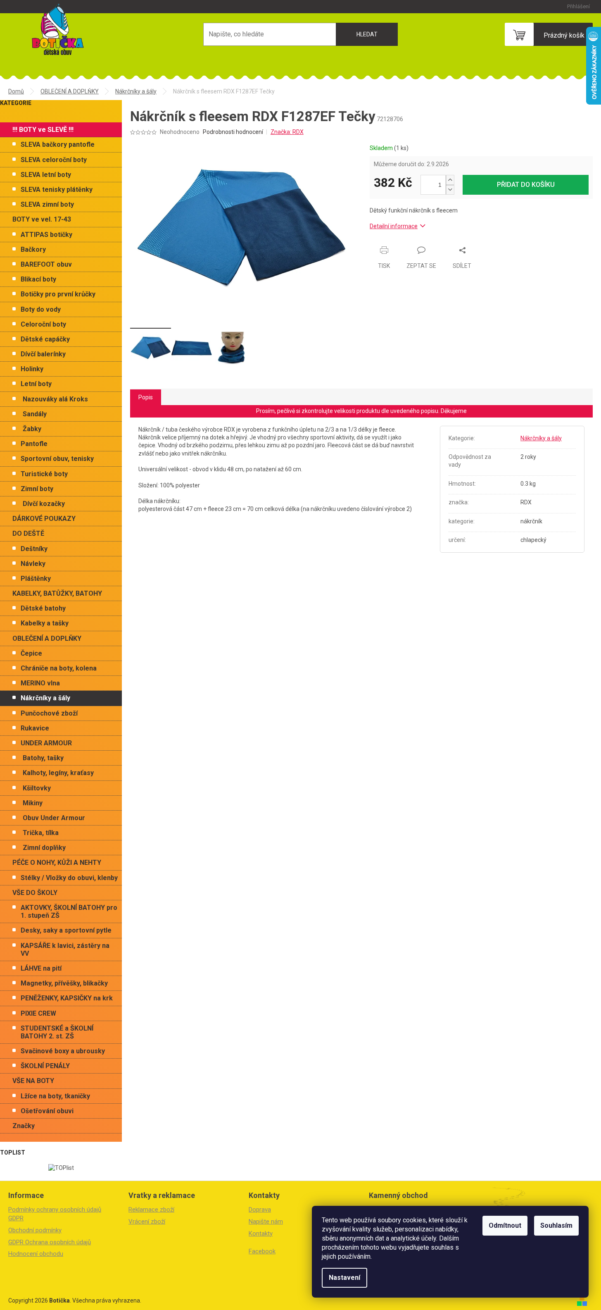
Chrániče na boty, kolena (59, 668)
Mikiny (33, 803)
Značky (23, 1126)
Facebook (262, 1251)
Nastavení (344, 1277)
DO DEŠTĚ (28, 533)
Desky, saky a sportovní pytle (66, 930)
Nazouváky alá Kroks (55, 399)
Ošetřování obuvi (47, 1111)
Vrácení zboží (146, 1221)
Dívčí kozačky (44, 504)
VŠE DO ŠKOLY (34, 893)
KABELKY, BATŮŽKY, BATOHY (57, 593)
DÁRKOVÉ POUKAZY (44, 519)
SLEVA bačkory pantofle (58, 144)
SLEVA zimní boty (47, 204)
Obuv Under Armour (54, 818)
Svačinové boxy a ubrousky (63, 1051)
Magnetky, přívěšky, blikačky (64, 983)
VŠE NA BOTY (33, 1081)
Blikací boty (38, 279)
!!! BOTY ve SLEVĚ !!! (43, 130)
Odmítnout (505, 1225)
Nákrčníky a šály (45, 698)
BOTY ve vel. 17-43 (41, 219)
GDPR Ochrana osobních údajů (49, 1242)
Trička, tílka (41, 833)
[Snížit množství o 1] (450, 189)
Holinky (32, 369)
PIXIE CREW (38, 1013)
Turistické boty (44, 474)
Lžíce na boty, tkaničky (55, 1096)
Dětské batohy (43, 608)
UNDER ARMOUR (46, 743)
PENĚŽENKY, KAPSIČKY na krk (67, 998)
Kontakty (261, 1233)
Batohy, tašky (43, 758)
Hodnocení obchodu (35, 1254)
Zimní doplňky (44, 848)
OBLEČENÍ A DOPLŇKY (46, 638)
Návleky (33, 564)
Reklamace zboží (151, 1209)
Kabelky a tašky (45, 623)
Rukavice (35, 728)
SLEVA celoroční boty (54, 160)
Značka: (287, 132)
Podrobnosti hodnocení (233, 132)
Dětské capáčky (45, 339)
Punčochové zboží (49, 713)
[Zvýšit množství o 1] (450, 180)
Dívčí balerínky (43, 354)
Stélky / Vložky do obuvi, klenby (69, 878)
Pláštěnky (36, 578)
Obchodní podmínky (35, 1230)
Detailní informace (394, 226)
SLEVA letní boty (46, 175)
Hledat (367, 34)
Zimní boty (37, 489)
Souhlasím (556, 1225)
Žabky (32, 429)
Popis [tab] (145, 397)
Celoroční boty (43, 324)
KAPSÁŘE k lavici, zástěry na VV (65, 949)
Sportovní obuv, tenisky (57, 459)
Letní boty (36, 384)
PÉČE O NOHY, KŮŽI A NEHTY (56, 862)
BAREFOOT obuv (46, 264)
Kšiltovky (37, 788)
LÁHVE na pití (41, 968)
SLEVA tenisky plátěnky (57, 189)
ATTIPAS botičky (46, 235)
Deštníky (34, 549)
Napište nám (266, 1221)
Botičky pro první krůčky (58, 294)
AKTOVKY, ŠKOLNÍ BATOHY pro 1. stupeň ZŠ (69, 911)
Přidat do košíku (526, 185)
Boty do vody (41, 309)
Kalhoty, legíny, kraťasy (58, 773)
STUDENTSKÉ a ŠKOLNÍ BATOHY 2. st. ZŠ (57, 1032)
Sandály (35, 414)
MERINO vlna (40, 683)
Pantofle (34, 444)
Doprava (260, 1209)
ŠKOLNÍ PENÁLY (45, 1066)
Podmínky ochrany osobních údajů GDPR (54, 1214)
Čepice (31, 653)
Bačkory (33, 249)
